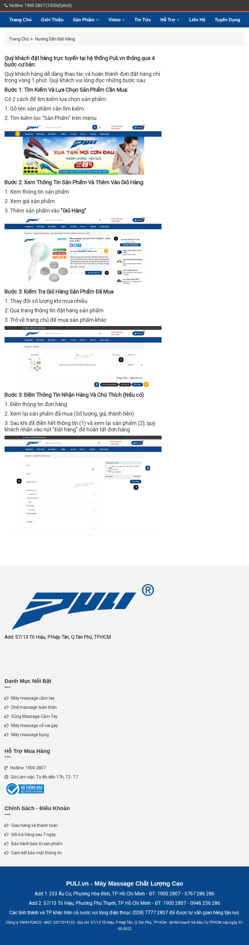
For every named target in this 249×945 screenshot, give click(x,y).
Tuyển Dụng (227, 19)
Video (114, 19)
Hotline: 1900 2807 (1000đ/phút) (40, 5)
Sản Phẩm (83, 19)
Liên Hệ (197, 19)
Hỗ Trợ (167, 19)
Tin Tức (143, 19)
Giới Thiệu (52, 19)
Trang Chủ (20, 19)
